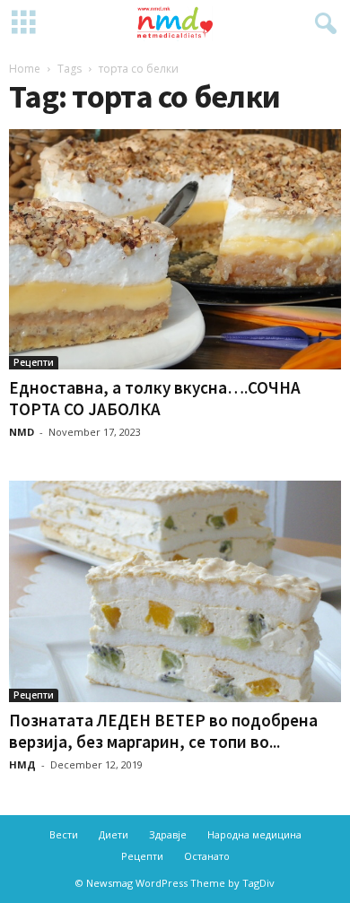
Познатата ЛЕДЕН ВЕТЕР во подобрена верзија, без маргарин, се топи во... (163, 730)
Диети (113, 834)
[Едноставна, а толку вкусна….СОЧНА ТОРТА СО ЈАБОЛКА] (175, 249)
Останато (207, 856)
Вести (63, 834)
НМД (22, 764)
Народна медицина (254, 834)
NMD (21, 431)
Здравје (168, 834)
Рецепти (33, 362)
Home (24, 68)
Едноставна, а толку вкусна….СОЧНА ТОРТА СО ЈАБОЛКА (155, 398)
